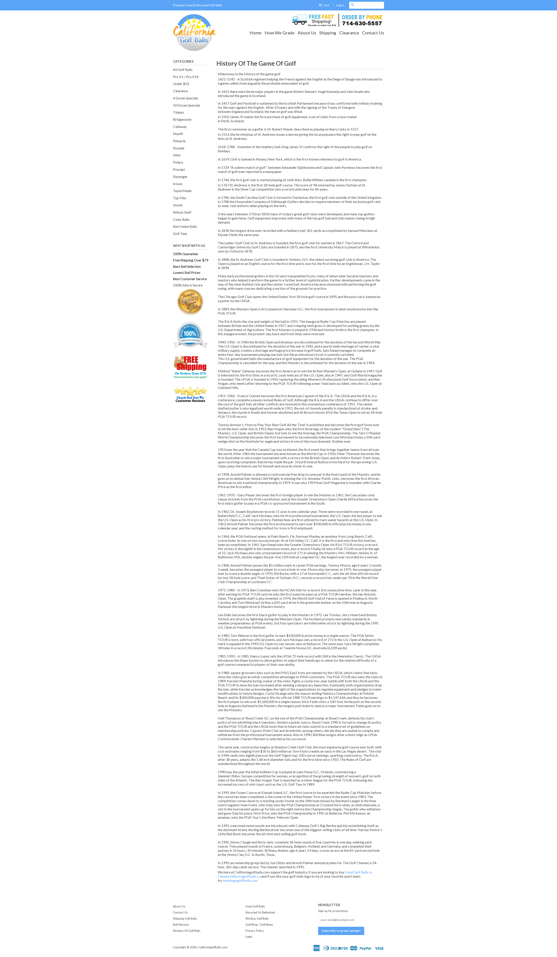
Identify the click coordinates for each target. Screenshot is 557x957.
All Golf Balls (183, 69)
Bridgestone (182, 119)
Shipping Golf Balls (185, 918)
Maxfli (178, 134)
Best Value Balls (185, 226)
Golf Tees (180, 233)
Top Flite (179, 198)
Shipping (327, 32)
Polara (178, 162)
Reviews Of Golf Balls (186, 930)
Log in (340, 5)
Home (256, 32)
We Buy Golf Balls (257, 918)
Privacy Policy (254, 930)
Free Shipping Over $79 (190, 260)
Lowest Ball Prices (186, 272)
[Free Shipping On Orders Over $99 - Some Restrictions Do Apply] (191, 367)
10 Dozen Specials (186, 105)
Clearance (349, 32)
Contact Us (373, 32)
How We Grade (280, 32)
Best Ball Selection (187, 266)
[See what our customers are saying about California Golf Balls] (191, 394)
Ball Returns (181, 924)
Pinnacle (179, 141)
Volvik (178, 205)
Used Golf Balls (255, 906)
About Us (307, 32)
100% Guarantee (185, 254)
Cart (326, 5)
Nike (176, 155)
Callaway (180, 126)
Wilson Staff (182, 212)
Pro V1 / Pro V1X (186, 77)
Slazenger (180, 176)
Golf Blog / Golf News (259, 924)
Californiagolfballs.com (212, 947)
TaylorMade (182, 191)
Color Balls (181, 219)
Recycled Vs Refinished (260, 912)
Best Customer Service (190, 279)
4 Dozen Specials (185, 98)
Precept (179, 169)
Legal (248, 936)
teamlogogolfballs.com (240, 880)
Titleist (178, 112)
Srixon (177, 184)
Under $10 (181, 84)
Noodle (178, 148)
